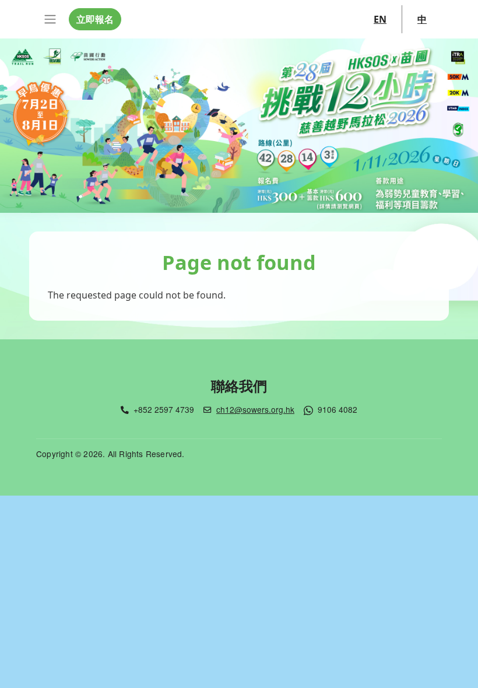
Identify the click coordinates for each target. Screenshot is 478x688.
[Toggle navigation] (50, 19)
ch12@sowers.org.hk (255, 409)
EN (380, 19)
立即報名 (95, 19)
